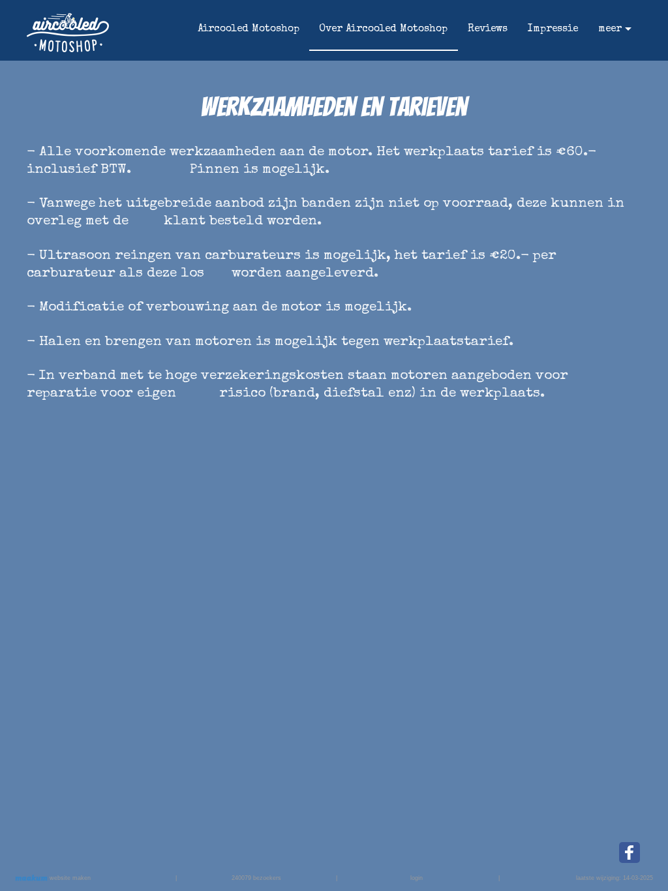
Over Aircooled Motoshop (383, 29)
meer (610, 29)
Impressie (553, 29)
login (416, 878)
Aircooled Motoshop (248, 29)
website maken (69, 878)
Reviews (488, 29)
